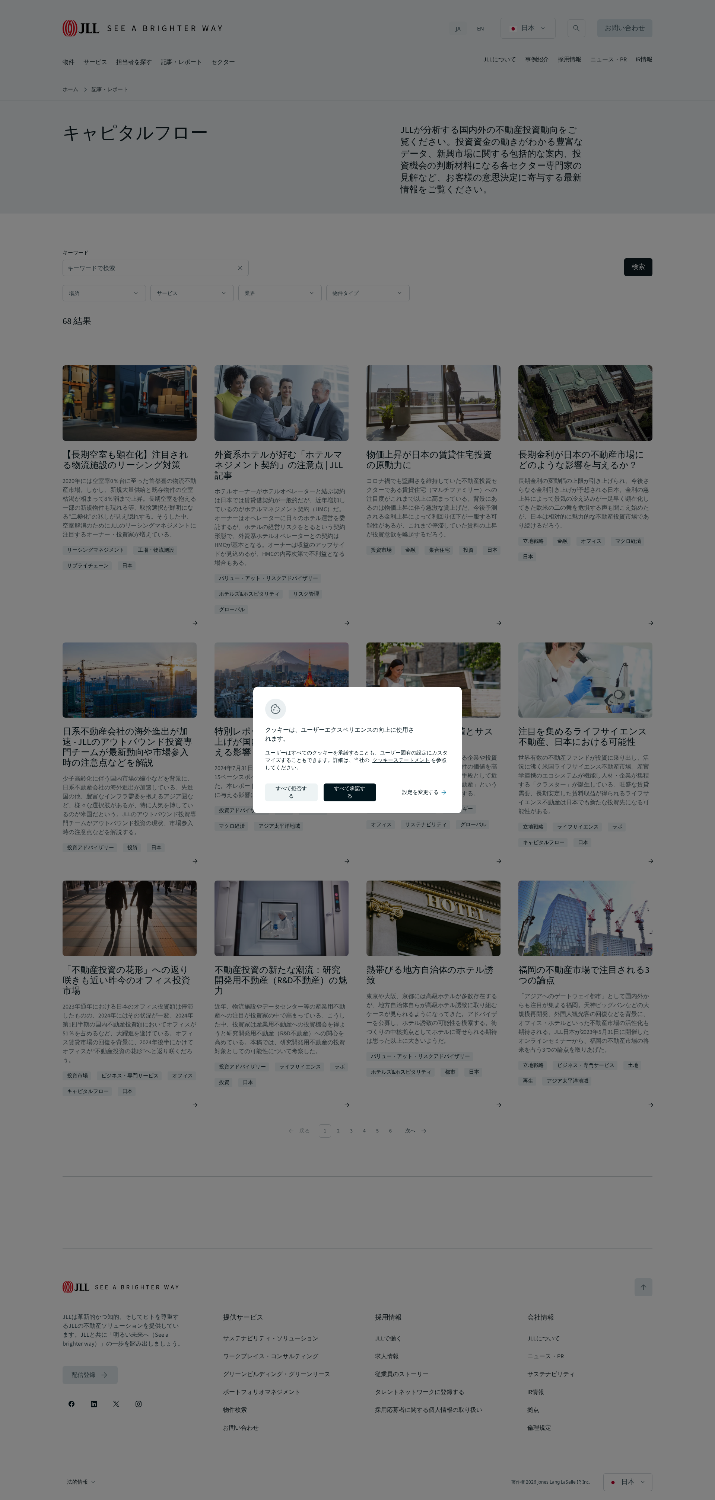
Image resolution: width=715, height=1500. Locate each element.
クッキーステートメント (401, 760)
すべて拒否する (291, 792)
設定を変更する (425, 792)
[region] (357, 750)
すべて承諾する (349, 792)
